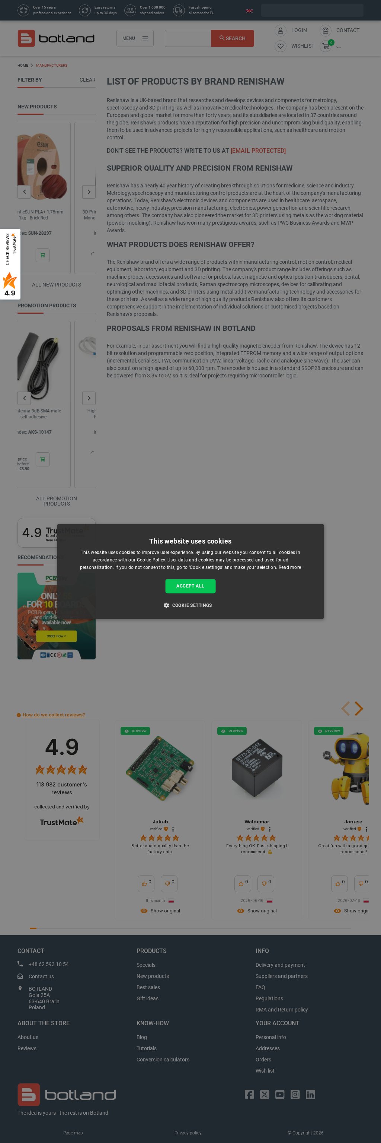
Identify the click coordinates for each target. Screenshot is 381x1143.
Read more (290, 567)
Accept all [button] (190, 586)
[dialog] (190, 571)
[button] (190, 605)
